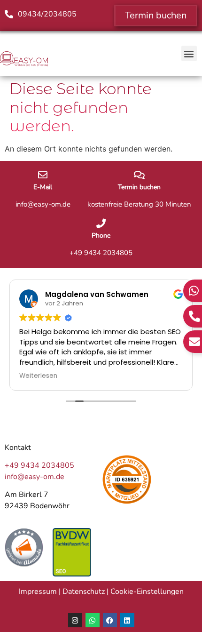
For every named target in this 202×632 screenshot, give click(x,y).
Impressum (38, 591)
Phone (101, 235)
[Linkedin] (127, 620)
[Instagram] (75, 620)
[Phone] (101, 223)
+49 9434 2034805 (39, 465)
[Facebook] (110, 620)
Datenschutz (83, 591)
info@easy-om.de (34, 477)
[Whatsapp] (92, 620)
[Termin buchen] (139, 175)
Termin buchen (139, 187)
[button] (189, 53)
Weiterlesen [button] (38, 376)
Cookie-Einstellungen (147, 591)
